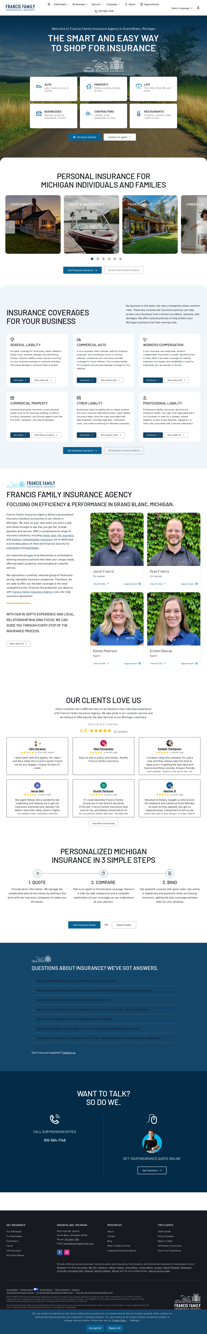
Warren (115, 1271)
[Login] (198, 7)
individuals (13, 547)
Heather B (173, 791)
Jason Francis (103, 571)
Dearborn (103, 1267)
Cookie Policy (46, 1290)
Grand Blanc (131, 1267)
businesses (32, 547)
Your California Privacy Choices (20, 1292)
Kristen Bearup (161, 651)
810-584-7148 (55, 1140)
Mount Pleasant (172, 1267)
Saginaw (89, 1271)
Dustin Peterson (107, 791)
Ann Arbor (82, 1267)
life (60, 535)
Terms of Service (62, 1290)
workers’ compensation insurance (32, 539)
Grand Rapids (146, 1267)
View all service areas (159, 1271)
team (30, 555)
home (46, 535)
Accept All (95, 1328)
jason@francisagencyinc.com (78, 1243)
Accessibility (12, 1290)
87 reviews (120, 731)
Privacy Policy (27, 1290)
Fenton (120, 1267)
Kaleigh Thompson (174, 749)
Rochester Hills (75, 1271)
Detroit (112, 1267)
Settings (134, 1320)
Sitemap (75, 1290)
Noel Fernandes (108, 749)
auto (53, 535)
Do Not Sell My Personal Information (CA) (55, 1292)
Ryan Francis (159, 571)
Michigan (61, 1267)
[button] (49, 4)
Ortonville (62, 1271)
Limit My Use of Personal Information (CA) (94, 1292)
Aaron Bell (41, 791)
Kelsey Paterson (105, 651)
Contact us (68, 1052)
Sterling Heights (102, 1271)
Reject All (114, 1328)
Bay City (93, 1267)
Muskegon (186, 1267)
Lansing (158, 1267)
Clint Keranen (41, 749)
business (68, 535)
